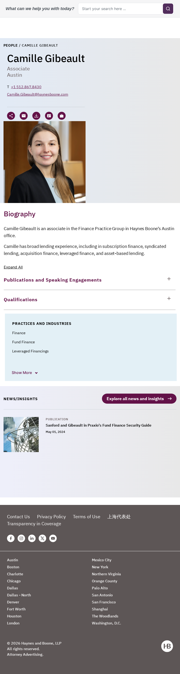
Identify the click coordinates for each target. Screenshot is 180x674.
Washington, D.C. (106, 623)
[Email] (24, 116)
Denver (13, 602)
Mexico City (101, 560)
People (11, 45)
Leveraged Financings (30, 351)
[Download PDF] (36, 116)
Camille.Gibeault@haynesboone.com (37, 94)
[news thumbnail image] (25, 434)
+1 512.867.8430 (26, 86)
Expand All (13, 267)
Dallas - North (19, 595)
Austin (14, 74)
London (13, 623)
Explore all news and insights (135, 398)
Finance (19, 332)
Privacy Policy (51, 516)
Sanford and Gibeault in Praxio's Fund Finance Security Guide (98, 425)
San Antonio (102, 595)
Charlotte (15, 574)
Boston (13, 567)
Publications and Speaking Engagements (53, 280)
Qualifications (21, 299)
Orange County (104, 581)
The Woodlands (105, 616)
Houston (14, 616)
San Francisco (104, 602)
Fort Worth (16, 609)
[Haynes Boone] (167, 646)
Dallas (12, 588)
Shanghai (100, 609)
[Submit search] (168, 9)
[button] (62, 116)
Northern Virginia (106, 574)
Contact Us (18, 516)
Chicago (14, 581)
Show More (22, 372)
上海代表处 (119, 516)
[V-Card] (49, 116)
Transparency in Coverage (34, 523)
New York (100, 567)
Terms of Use (86, 516)
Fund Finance (23, 342)
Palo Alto (100, 588)
